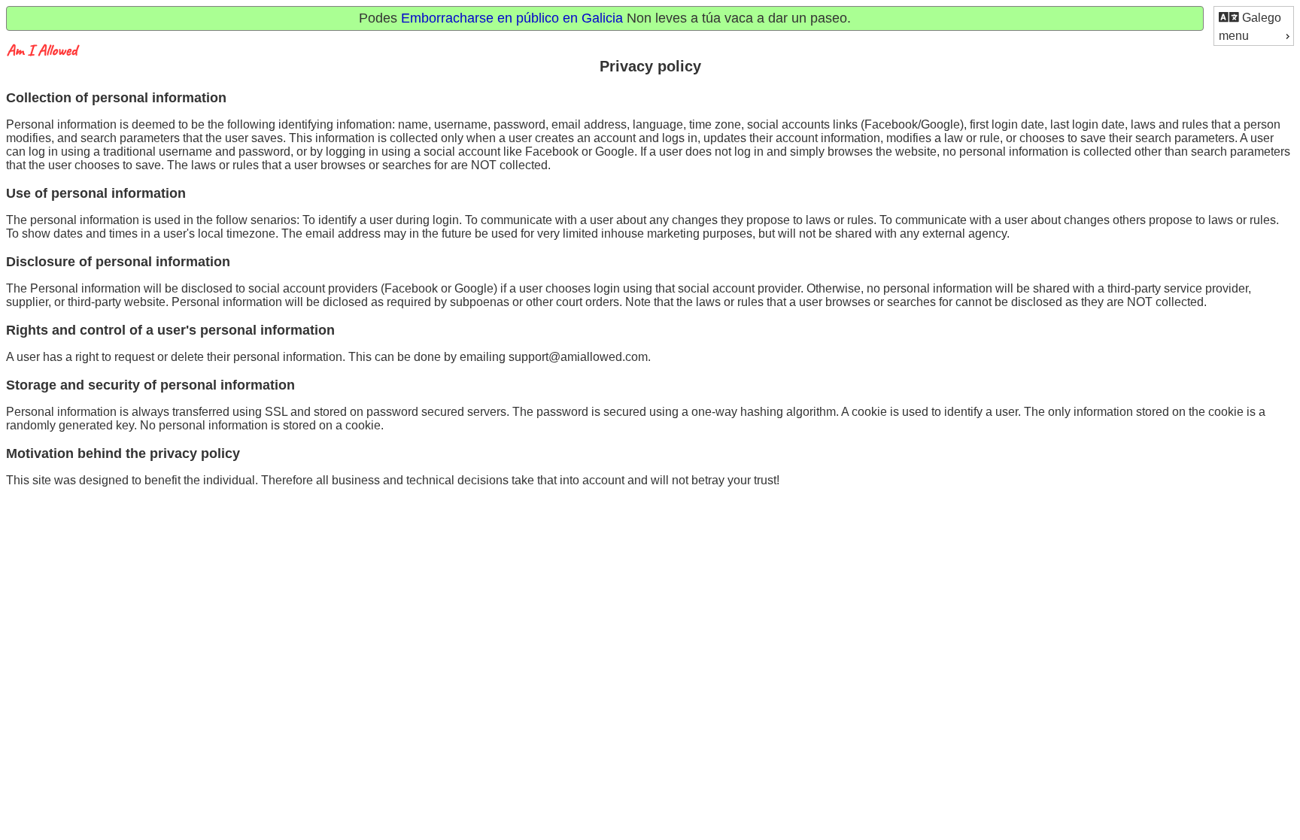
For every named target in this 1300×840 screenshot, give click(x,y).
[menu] (1253, 26)
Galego (1260, 17)
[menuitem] (1253, 17)
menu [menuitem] (1234, 35)
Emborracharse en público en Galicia (512, 18)
